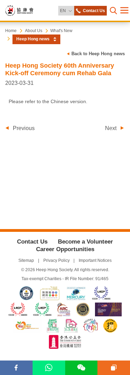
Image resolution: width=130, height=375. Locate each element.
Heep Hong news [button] (33, 39)
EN (66, 10)
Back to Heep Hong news (98, 53)
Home (11, 30)
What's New (61, 30)
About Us (33, 30)
